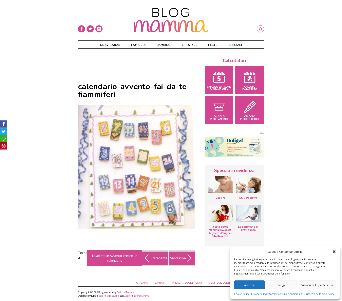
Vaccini (220, 198)
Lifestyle (189, 45)
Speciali (235, 45)
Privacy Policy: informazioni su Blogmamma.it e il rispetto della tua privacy (292, 294)
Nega (282, 285)
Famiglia (138, 45)
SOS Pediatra (248, 198)
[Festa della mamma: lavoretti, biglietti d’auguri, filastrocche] (220, 213)
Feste (212, 45)
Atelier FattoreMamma (136, 295)
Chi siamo (142, 282)
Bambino (164, 45)
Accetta (249, 285)
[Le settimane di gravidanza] (248, 213)
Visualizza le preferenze (317, 285)
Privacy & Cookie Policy (187, 282)
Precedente (158, 258)
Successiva (178, 258)
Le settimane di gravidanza (248, 228)
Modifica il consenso (221, 282)
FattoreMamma (125, 292)
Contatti (160, 282)
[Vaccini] (220, 184)
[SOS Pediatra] (248, 184)
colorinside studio (109, 295)
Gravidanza (110, 45)
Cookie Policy (241, 294)
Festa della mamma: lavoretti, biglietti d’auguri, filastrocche (220, 231)
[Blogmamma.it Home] (171, 20)
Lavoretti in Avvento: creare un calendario (115, 258)
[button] (334, 252)
